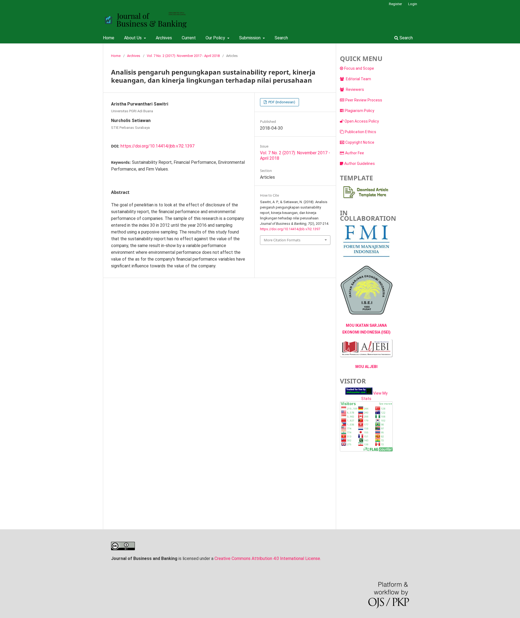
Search (281, 37)
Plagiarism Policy (359, 110)
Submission (250, 37)
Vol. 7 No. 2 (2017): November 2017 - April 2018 (183, 56)
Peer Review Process (363, 100)
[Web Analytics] (358, 393)
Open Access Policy (361, 121)
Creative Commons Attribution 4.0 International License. (267, 558)
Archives (164, 37)
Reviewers (354, 89)
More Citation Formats (282, 240)
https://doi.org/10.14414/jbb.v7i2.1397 (157, 146)
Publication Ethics (360, 132)
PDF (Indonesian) (281, 102)
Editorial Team (358, 79)
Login (412, 4)
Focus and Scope (359, 68)
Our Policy (216, 37)
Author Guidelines (359, 163)
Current (189, 37)
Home (108, 37)
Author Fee (354, 153)
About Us (133, 37)
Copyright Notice (359, 142)
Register (395, 4)
